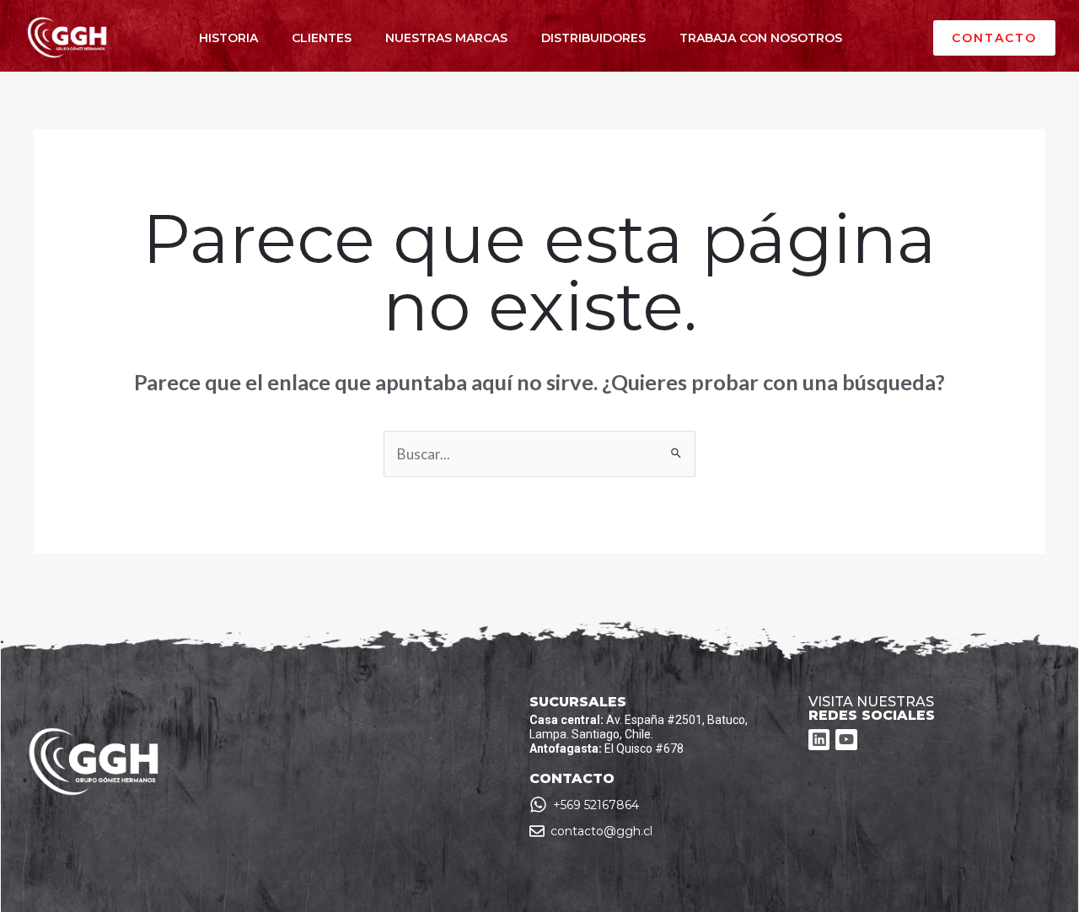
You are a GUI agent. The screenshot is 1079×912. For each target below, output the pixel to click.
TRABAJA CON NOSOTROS (760, 38)
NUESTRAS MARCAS (446, 38)
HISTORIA (228, 38)
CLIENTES (322, 38)
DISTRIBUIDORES (593, 38)
